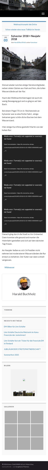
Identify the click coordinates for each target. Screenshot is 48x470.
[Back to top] (42, 464)
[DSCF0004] (28, 393)
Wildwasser (10, 267)
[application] (24, 147)
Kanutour (34, 42)
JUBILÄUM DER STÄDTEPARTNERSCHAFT (22, 349)
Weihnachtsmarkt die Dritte (25, 24)
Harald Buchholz (20, 42)
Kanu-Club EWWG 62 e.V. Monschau (19, 20)
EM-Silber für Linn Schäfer (14, 326)
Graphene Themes (22, 467)
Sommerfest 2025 (11, 355)
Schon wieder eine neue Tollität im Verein (22, 29)
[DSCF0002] (18, 393)
